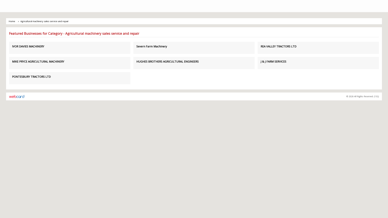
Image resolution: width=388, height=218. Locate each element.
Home (12, 21)
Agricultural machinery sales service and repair (44, 21)
